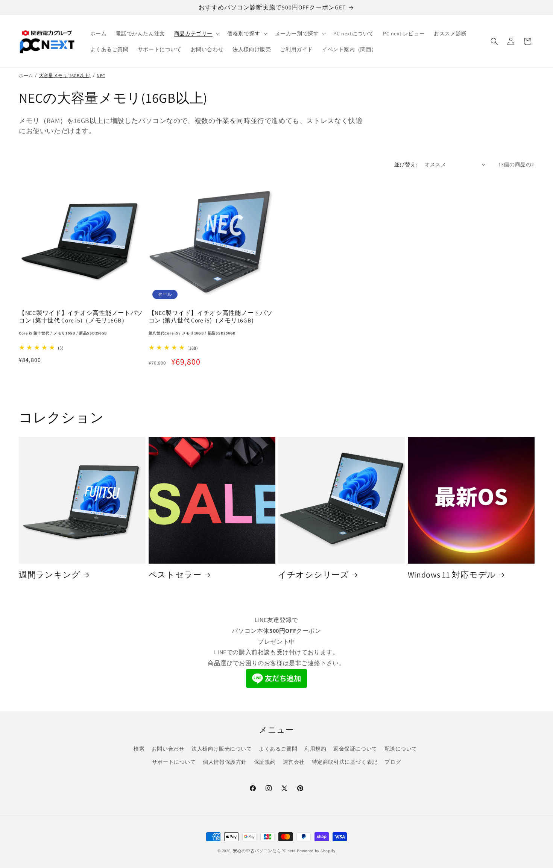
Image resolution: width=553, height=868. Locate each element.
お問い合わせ (168, 748)
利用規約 (315, 748)
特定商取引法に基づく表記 (345, 762)
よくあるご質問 (278, 748)
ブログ (392, 762)
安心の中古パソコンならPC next (264, 850)
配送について (401, 748)
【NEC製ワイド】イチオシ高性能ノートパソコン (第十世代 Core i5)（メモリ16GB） (81, 322)
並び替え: (405, 164)
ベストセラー (175, 575)
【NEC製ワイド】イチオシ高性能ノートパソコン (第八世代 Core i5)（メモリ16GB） (211, 322)
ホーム (26, 75)
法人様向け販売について (221, 748)
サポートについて (174, 762)
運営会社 (294, 762)
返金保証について (355, 748)
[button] (196, 33)
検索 (139, 748)
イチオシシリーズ (313, 575)
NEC (101, 75)
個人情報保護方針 (225, 762)
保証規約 (265, 762)
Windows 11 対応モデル (452, 575)
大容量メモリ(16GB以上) (65, 75)
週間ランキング (50, 575)
